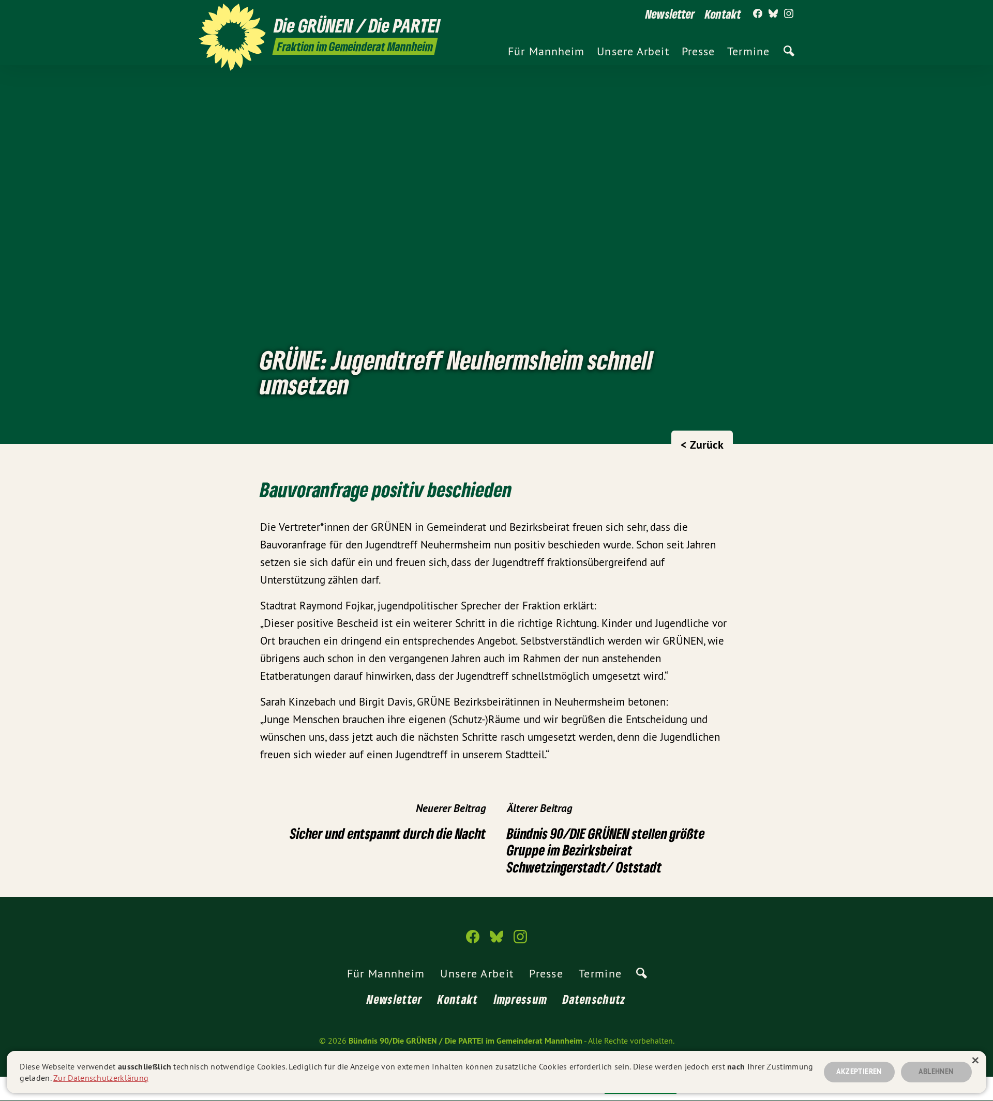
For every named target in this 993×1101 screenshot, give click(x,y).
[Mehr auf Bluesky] (773, 14)
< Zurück (702, 444)
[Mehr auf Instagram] (788, 14)
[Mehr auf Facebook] (757, 14)
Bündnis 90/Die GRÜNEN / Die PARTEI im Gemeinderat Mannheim (465, 1040)
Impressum (521, 998)
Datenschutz (594, 998)
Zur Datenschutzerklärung (100, 1078)
